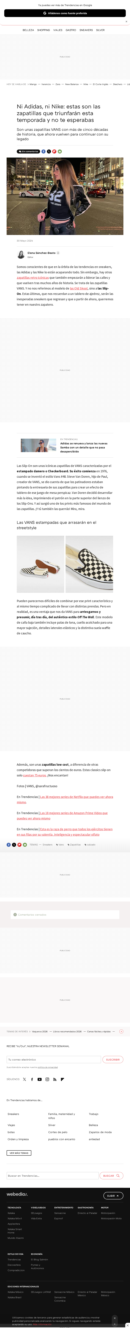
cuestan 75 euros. (35, 775)
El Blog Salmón (39, 1259)
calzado (91, 844)
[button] (43, 253)
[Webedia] (17, 1194)
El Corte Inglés (100, 84)
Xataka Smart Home (15, 1231)
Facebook (43, 151)
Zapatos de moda (100, 1132)
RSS (55, 1078)
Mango (33, 84)
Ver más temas (19, 1153)
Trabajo (93, 1114)
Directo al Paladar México (87, 1293)
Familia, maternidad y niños (61, 1116)
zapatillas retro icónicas (33, 278)
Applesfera (14, 1223)
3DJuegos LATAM (41, 1291)
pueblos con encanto (61, 1139)
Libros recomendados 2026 (67, 1031)
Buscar (109, 1175)
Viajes (11, 1125)
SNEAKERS (86, 29)
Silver (51, 1125)
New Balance (72, 84)
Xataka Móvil (15, 1218)
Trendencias (14, 1259)
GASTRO (71, 29)
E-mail (60, 151)
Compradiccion (16, 1270)
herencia (46, 84)
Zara (58, 84)
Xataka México (16, 1291)
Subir (111, 1195)
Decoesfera (14, 1264)
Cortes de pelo (57, 1132)
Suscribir (113, 1059)
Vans (61, 844)
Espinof (58, 1218)
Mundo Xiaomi (16, 1237)
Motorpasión (108, 1213)
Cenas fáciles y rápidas (99, 1031)
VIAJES (57, 29)
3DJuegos (36, 1213)
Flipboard (54, 151)
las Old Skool (79, 288)
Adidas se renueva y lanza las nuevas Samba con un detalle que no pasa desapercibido (83, 447)
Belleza (93, 1125)
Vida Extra (36, 1218)
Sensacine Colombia (60, 1299)
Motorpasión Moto (111, 1218)
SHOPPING (43, 29)
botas (11, 1132)
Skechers (117, 84)
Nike (85, 84)
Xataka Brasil (14, 1297)
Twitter (49, 151)
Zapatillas (75, 844)
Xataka (11, 1213)
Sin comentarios (30, 151)
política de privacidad (48, 1067)
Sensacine (60, 1213)
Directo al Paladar (87, 1213)
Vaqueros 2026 (40, 1031)
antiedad (94, 1139)
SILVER (100, 29)
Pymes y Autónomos (37, 1266)
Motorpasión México (108, 1293)
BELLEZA (28, 29)
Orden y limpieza (18, 1139)
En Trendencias (69, 439)
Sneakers (47, 844)
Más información (42, 1324)
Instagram (47, 1078)
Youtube (39, 1078)
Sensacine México (64, 1291)
